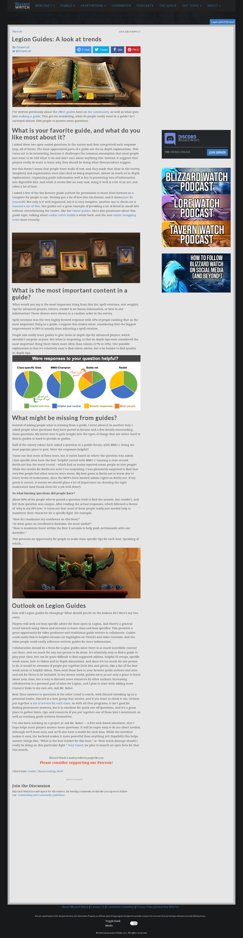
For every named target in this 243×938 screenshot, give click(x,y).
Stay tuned (75, 745)
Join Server (217, 152)
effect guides (66, 112)
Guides (32, 771)
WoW (59, 771)
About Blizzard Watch (75, 906)
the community (98, 112)
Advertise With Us (167, 906)
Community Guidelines (120, 906)
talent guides (81, 210)
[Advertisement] (197, 53)
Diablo (66, 5)
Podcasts (145, 5)
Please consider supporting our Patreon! (76, 763)
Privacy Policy (145, 906)
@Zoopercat (23, 51)
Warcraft (44, 5)
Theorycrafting (46, 771)
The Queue (168, 5)
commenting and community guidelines (41, 795)
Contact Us (98, 906)
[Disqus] (76, 851)
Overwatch (121, 5)
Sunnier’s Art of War (26, 206)
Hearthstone (92, 5)
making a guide (29, 116)
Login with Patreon (222, 21)
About (213, 5)
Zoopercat (23, 47)
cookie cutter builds (62, 215)
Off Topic (191, 5)
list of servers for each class (51, 703)
